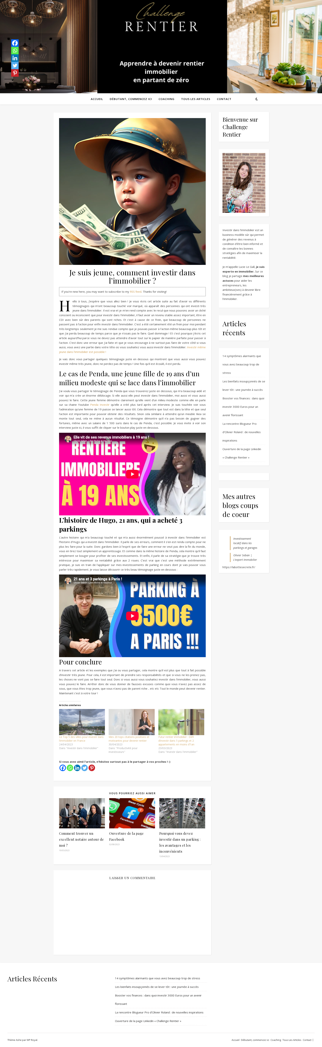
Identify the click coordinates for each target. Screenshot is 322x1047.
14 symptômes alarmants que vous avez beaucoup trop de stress (241, 364)
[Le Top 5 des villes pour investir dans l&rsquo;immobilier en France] (82, 722)
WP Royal (32, 1040)
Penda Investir (100, 404)
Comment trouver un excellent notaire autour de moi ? (81, 839)
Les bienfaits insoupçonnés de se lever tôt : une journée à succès (157, 987)
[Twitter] (84, 768)
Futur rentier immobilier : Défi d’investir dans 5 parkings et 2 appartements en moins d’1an (176, 740)
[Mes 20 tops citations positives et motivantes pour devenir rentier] (131, 722)
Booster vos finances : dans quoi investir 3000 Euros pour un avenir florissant (243, 406)
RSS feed (135, 291)
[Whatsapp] (70, 768)
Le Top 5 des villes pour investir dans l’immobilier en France (81, 738)
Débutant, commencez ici (131, 99)
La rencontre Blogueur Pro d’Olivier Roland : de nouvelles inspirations (241, 432)
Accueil (97, 99)
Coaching (166, 99)
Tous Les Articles (195, 99)
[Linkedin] (77, 768)
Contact (224, 99)
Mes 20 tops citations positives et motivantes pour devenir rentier (129, 738)
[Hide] (12, 80)
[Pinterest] (92, 768)
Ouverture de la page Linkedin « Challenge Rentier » (148, 1021)
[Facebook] (62, 768)
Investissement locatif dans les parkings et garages (245, 543)
